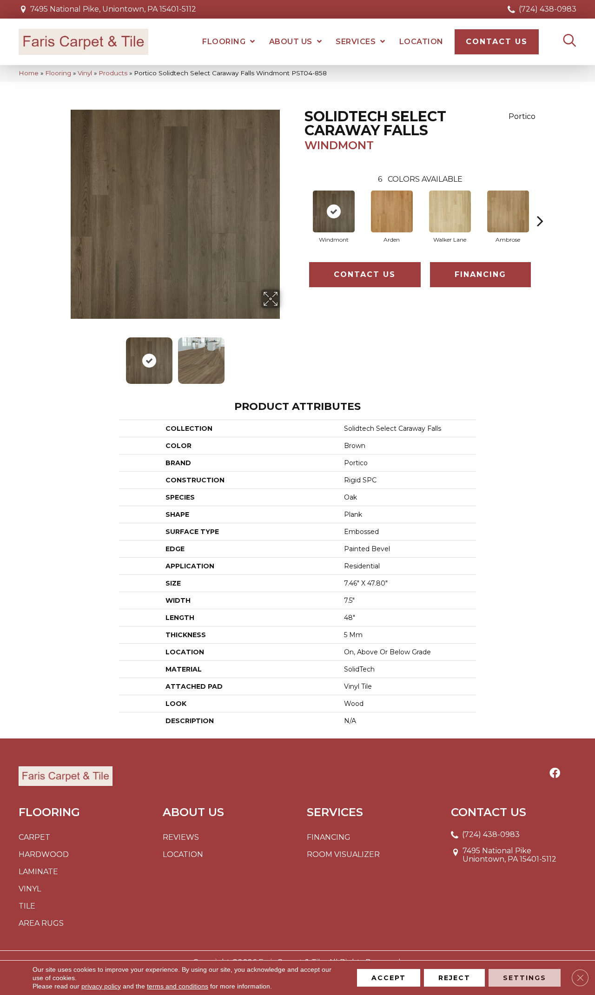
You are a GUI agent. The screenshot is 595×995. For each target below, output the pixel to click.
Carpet (34, 837)
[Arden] (392, 211)
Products (113, 73)
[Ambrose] (508, 211)
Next (286, 356)
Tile (27, 906)
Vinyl (85, 73)
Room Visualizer (343, 854)
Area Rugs (41, 923)
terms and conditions (177, 986)
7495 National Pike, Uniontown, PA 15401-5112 (113, 9)
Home (29, 73)
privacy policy (101, 986)
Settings (524, 978)
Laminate (38, 871)
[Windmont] (334, 211)
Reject (454, 978)
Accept (388, 978)
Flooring (58, 73)
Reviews (181, 837)
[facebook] (554, 774)
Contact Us (365, 274)
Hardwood (44, 854)
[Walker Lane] (450, 211)
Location (183, 854)
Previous (64, 356)
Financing (480, 274)
